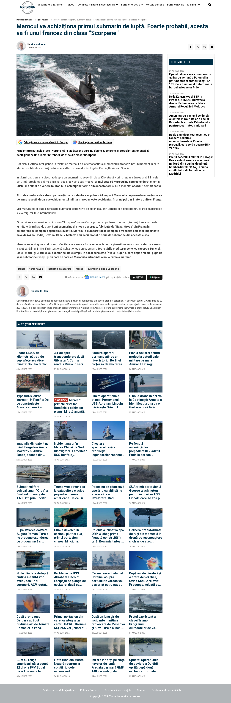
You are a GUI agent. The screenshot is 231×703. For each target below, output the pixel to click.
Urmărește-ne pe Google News (95, 142)
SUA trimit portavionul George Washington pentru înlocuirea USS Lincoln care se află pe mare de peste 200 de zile (145, 492)
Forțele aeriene (155, 4)
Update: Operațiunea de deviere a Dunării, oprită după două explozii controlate (144, 665)
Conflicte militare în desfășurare (96, 4)
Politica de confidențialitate (58, 690)
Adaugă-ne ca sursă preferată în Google (46, 142)
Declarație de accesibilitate (168, 690)
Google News (97, 277)
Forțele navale (175, 4)
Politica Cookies (89, 690)
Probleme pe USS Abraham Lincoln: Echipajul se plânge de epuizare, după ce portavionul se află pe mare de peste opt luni (70, 579)
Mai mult (192, 4)
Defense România (24, 20)
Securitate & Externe (49, 4)
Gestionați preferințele (118, 690)
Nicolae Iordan (38, 44)
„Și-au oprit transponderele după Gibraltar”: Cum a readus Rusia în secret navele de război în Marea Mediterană (70, 358)
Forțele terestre (130, 4)
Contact (141, 690)
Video (71, 4)
